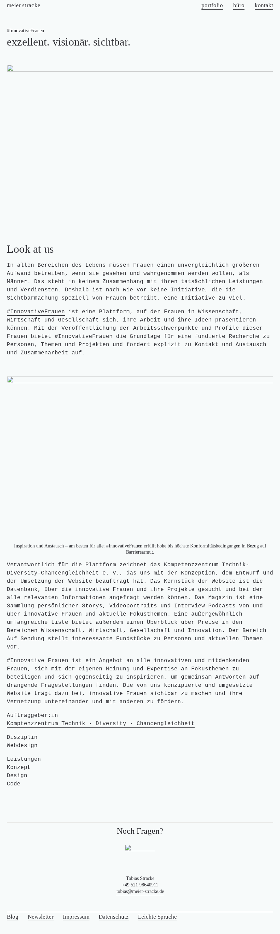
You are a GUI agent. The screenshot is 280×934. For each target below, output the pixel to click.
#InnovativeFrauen (36, 312)
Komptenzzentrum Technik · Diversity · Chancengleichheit (101, 724)
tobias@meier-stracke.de (140, 891)
